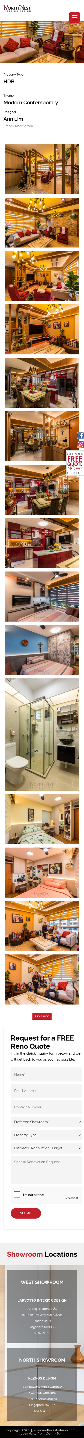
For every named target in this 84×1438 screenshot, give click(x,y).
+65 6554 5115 (42, 1411)
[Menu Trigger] (74, 17)
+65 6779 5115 (42, 1333)
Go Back (42, 1016)
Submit (26, 1213)
